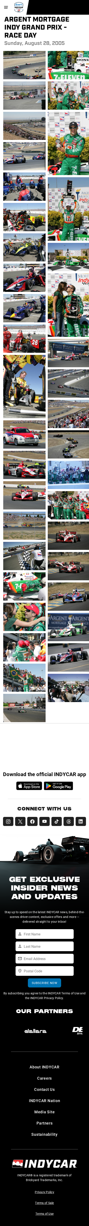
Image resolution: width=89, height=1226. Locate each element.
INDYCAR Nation (44, 1100)
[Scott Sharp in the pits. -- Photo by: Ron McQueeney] (24, 231)
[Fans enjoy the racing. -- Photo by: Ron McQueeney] (24, 139)
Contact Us (44, 1089)
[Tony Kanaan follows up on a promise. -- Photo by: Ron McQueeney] (24, 600)
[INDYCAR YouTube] (44, 821)
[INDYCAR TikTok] (56, 821)
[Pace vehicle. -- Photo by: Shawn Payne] (24, 448)
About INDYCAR (44, 1066)
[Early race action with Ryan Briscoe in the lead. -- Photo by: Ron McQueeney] (24, 109)
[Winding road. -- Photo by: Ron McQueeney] (24, 170)
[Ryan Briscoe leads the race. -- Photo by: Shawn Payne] (24, 509)
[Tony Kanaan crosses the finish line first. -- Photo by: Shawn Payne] (24, 722)
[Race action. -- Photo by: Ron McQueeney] (24, 79)
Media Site (44, 1111)
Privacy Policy (44, 1192)
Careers (44, 1078)
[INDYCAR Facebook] (32, 821)
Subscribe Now (44, 983)
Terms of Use (44, 1214)
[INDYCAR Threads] (69, 821)
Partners (45, 1123)
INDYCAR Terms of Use (63, 993)
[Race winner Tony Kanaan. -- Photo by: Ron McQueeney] (24, 691)
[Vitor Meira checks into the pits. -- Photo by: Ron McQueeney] (24, 261)
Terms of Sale (44, 1203)
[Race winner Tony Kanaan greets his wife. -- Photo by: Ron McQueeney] (24, 630)
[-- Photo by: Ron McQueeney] (24, 200)
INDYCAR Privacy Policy (46, 998)
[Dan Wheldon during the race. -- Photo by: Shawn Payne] (24, 478)
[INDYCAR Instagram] (8, 821)
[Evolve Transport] (35, 1031)
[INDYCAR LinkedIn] (81, 821)
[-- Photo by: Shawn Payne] (24, 539)
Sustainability (44, 1134)
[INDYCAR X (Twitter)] (20, 821)
